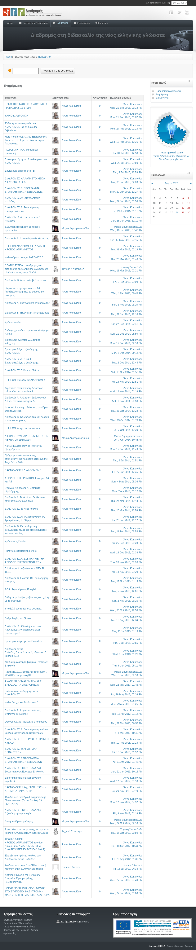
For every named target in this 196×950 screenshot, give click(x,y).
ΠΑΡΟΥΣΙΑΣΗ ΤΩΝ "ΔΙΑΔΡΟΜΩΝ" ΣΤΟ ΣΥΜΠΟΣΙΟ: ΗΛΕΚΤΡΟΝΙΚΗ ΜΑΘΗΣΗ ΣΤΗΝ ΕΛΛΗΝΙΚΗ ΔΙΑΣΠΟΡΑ (27, 891)
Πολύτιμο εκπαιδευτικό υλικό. (21, 550)
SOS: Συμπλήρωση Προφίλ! (20, 589)
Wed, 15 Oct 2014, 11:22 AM (126, 420)
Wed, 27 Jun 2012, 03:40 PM (126, 880)
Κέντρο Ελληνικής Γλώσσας (17, 920)
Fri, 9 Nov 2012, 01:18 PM (127, 813)
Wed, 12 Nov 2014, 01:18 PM (126, 391)
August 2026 (171, 183)
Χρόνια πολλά (13, 322)
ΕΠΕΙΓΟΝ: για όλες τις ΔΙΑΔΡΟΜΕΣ (25, 380)
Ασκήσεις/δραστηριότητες (19, 821)
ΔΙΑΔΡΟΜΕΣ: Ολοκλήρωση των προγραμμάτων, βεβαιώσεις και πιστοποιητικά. (23, 630)
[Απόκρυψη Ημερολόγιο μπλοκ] (188, 173)
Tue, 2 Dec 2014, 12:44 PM (127, 362)
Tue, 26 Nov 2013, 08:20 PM (126, 562)
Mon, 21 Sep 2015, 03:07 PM (126, 117)
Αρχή (10, 23)
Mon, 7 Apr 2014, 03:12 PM (127, 491)
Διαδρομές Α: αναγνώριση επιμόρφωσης (27, 302)
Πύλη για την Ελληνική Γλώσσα (19, 926)
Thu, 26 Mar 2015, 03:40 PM (126, 259)
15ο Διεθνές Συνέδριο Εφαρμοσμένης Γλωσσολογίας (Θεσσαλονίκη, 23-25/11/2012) (25, 800)
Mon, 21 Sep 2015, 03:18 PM (126, 107)
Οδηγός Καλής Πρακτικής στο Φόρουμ (26, 721)
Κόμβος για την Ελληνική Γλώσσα (20, 930)
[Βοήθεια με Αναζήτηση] (9, 70)
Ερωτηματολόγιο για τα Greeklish (23, 641)
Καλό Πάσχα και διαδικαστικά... (23, 702)
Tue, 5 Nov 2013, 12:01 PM (127, 591)
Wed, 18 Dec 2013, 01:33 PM (126, 552)
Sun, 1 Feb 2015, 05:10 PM (127, 304)
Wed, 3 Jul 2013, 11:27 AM (127, 654)
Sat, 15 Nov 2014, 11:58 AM (126, 372)
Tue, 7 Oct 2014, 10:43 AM (127, 439)
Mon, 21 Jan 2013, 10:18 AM (126, 771)
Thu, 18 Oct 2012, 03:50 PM (126, 832)
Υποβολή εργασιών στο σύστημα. (23, 608)
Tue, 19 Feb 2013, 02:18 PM (126, 742)
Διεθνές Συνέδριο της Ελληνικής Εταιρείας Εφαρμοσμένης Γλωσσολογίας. (22, 878)
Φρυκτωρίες (9, 933)
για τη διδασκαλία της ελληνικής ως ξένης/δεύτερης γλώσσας (171, 156)
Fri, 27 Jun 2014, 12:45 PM (127, 472)
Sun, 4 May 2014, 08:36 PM (126, 481)
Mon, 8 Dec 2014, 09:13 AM (126, 352)
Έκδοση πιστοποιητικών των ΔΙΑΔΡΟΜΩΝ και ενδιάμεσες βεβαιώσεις (21, 127)
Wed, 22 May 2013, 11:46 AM (126, 684)
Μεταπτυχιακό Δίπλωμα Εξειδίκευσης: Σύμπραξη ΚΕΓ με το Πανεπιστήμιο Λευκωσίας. (26, 140)
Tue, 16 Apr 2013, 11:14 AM (127, 713)
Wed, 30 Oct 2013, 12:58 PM (126, 610)
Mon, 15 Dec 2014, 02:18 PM (126, 343)
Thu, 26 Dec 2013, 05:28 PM (126, 543)
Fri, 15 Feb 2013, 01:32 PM (127, 752)
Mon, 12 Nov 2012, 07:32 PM (126, 802)
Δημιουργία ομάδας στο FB (20, 170)
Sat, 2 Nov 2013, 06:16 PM (127, 600)
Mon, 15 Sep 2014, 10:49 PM (126, 449)
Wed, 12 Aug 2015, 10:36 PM (126, 141)
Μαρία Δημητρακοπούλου (76, 228)
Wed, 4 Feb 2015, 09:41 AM (126, 293)
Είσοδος (166, 3)
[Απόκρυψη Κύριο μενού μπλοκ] (188, 81)
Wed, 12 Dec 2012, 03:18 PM (126, 781)
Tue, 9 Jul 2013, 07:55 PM (127, 642)
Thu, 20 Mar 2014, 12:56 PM (126, 510)
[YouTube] (187, 12)
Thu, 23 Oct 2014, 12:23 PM (126, 410)
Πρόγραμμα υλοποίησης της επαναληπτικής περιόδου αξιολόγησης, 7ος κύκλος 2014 (26, 459)
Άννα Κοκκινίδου (71, 105)
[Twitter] (179, 12)
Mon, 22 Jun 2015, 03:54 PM (126, 201)
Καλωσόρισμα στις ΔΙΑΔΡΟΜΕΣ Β (24, 257)
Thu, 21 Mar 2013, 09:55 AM (126, 723)
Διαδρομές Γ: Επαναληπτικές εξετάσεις (26, 238)
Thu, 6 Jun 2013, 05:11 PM (127, 665)
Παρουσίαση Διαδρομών (35, 23)
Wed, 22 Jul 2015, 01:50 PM (126, 162)
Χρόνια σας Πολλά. (15, 541)
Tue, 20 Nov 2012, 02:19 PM (126, 790)
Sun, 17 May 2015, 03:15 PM (126, 240)
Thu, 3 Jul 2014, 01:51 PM (127, 460)
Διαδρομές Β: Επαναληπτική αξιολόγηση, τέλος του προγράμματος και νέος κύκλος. (26, 530)
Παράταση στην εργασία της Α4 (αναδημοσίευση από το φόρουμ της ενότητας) (24, 292)
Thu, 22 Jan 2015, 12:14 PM (126, 314)
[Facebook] (171, 12)
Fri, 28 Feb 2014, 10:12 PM (127, 520)
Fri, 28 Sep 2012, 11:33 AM (127, 859)
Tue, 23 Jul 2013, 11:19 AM (127, 631)
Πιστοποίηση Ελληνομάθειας (18, 923)
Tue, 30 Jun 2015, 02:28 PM (126, 182)
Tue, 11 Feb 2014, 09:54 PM (126, 531)
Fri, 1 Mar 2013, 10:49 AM (128, 733)
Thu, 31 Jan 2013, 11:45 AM (126, 761)
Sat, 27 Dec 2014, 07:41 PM (126, 324)
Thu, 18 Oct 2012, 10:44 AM (126, 846)
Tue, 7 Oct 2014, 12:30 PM (127, 430)
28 (177, 212)
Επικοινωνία (83, 23)
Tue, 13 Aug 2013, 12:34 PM (126, 620)
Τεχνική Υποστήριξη (73, 268)
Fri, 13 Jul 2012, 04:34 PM (127, 868)
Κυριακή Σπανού (71, 867)
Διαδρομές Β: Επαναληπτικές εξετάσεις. (27, 312)
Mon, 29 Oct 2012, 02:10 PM (126, 823)
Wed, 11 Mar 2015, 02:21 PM (126, 270)
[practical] (171, 129)
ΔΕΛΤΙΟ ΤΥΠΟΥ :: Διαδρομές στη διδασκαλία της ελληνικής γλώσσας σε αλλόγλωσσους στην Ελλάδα (26, 269)
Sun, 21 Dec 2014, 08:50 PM (126, 333)
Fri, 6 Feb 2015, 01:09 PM (127, 281)
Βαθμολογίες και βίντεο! (18, 618)
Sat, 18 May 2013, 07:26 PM (126, 694)
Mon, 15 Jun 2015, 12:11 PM (126, 220)
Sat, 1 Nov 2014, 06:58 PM (127, 401)
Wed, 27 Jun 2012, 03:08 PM (126, 893)
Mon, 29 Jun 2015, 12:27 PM (126, 191)
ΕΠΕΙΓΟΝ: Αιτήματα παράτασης (22, 428)
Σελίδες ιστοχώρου (25, 56)
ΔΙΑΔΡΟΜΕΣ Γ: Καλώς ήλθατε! (22, 370)
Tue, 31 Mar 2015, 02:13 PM (126, 249)
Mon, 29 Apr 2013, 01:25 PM (126, 704)
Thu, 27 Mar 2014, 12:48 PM (126, 500)
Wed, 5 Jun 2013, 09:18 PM (126, 675)
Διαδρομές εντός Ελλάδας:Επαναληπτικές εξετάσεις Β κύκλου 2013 (26, 652)
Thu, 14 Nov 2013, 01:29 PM (126, 571)
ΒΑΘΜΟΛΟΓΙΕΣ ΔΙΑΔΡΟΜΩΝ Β (23, 470)
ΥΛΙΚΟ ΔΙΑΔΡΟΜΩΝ (16, 115)
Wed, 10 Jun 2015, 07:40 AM (126, 230)
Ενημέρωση (62, 23)
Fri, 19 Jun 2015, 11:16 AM (127, 211)
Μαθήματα (100, 23)
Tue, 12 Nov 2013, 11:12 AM (126, 581)
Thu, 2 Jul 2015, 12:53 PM (127, 172)
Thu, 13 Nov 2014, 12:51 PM (126, 381)
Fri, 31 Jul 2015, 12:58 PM (127, 153)
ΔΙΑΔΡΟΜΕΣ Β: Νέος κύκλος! (21, 508)
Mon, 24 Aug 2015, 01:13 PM (126, 128)
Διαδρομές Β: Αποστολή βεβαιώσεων (25, 280)
